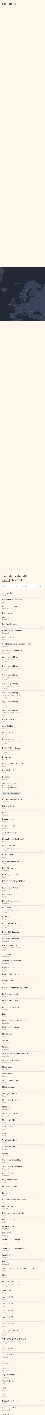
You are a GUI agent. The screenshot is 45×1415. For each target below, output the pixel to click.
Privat (6, 580)
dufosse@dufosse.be (9, 788)
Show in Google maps (11, 794)
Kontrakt (18, 580)
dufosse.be (6, 790)
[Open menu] (41, 4)
